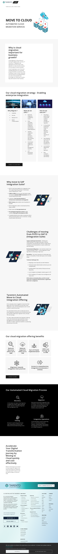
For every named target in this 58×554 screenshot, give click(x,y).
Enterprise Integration (24, 521)
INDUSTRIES (44, 515)
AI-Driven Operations (34, 513)
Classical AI (23, 511)
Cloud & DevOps (33, 498)
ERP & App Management (34, 515)
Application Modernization (35, 501)
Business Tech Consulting (25, 500)
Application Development (35, 497)
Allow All (17, 551)
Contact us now (13, 376)
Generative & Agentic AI (25, 508)
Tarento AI (23, 506)
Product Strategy (23, 503)
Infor (22, 516)
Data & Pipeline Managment (35, 516)
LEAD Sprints (23, 497)
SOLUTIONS (44, 493)
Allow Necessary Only (40, 551)
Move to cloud (17, 6)
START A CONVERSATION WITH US (45, 485)
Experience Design (24, 501)
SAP (12, 6)
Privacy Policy (9, 546)
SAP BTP (32, 509)
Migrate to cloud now (14, 164)
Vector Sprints (23, 498)
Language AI (23, 509)
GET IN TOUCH (10, 518)
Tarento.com (8, 6)
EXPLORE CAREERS (10, 521)
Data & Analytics (33, 504)
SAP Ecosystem (23, 515)
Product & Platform (34, 500)
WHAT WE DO (23, 493)
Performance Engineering (34, 503)
